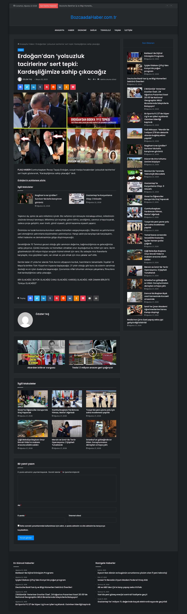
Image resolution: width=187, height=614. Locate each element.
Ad (19, 505)
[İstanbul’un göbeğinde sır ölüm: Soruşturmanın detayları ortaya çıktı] (101, 428)
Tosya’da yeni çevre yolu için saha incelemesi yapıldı (100, 411)
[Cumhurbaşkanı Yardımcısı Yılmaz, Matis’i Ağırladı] (67, 398)
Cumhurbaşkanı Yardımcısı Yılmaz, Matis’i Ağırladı (65, 411)
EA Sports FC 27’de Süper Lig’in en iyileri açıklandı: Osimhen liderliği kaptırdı (156, 118)
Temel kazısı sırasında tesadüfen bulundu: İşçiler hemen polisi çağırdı (155, 239)
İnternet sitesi (75, 515)
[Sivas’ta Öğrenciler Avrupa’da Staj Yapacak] (33, 398)
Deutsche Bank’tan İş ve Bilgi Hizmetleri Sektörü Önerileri (83, 6)
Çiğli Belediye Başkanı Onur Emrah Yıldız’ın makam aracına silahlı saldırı (31, 442)
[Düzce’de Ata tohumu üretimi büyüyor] (134, 162)
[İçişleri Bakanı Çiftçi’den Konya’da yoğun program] (134, 69)
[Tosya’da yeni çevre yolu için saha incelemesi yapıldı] (101, 398)
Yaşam (117, 30)
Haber (71, 30)
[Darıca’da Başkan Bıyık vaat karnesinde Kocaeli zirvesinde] (134, 297)
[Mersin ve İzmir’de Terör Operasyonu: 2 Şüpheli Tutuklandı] (67, 428)
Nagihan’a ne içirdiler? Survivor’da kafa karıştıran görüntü (48, 199)
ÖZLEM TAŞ (27, 79)
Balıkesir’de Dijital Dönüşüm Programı (154, 54)
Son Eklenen (148, 43)
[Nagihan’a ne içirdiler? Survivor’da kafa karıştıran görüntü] (25, 199)
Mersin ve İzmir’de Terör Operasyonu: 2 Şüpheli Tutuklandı (64, 442)
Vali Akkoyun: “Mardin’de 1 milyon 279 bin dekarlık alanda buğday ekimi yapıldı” (156, 134)
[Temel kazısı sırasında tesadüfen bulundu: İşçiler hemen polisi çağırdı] (134, 239)
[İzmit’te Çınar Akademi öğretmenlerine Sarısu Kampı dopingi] (134, 310)
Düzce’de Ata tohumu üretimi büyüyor (155, 160)
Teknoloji (105, 30)
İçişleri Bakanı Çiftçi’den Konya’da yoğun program (156, 68)
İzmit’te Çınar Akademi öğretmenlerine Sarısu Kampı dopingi (155, 309)
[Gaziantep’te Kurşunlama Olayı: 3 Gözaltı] (76, 199)
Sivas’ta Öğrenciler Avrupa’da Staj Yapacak (33, 411)
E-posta (22, 515)
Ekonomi (82, 30)
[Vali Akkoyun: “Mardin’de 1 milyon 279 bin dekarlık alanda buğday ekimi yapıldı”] (134, 133)
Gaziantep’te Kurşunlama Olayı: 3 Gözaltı (154, 186)
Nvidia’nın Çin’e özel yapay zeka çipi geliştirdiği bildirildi (145, 321)
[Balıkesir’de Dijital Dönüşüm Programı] (134, 57)
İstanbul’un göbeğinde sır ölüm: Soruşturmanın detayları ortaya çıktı (99, 442)
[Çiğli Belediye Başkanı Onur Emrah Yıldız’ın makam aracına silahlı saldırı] (33, 428)
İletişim (128, 30)
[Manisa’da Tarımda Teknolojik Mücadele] (134, 175)
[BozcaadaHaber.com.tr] (93, 17)
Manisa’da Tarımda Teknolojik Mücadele (154, 172)
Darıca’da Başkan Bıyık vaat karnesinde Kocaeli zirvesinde (156, 296)
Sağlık (93, 30)
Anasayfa (59, 30)
